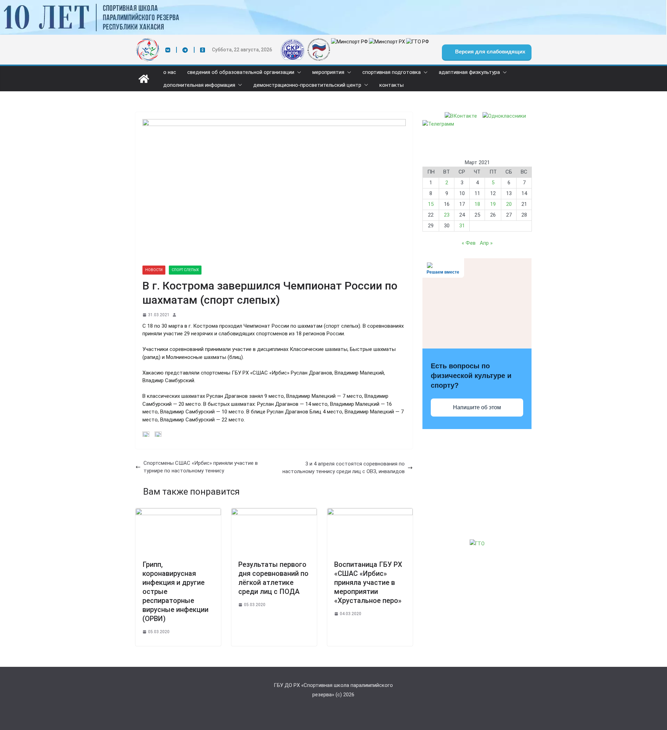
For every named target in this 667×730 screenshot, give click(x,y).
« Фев (469, 243)
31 (462, 226)
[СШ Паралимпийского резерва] (333, 4)
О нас (169, 72)
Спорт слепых (185, 270)
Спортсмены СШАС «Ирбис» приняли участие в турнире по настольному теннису (200, 467)
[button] (297, 72)
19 (493, 204)
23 (447, 215)
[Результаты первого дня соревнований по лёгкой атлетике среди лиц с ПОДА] (274, 512)
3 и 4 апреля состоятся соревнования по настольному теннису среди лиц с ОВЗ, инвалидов (343, 468)
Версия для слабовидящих (489, 51)
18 (477, 204)
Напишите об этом (477, 407)
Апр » (486, 243)
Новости (154, 270)
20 (509, 204)
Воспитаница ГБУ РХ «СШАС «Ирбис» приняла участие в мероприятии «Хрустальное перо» (368, 582)
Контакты (391, 85)
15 (431, 204)
